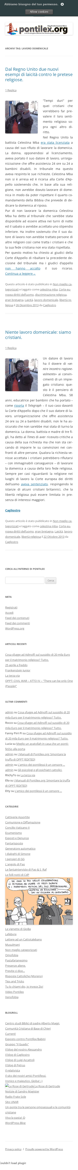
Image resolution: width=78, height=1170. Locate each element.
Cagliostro (49, 305)
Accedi (9, 613)
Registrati (11, 607)
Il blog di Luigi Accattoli (19, 1060)
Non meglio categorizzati (21, 950)
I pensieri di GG (14, 859)
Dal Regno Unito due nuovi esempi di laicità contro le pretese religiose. (39, 74)
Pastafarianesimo (16, 960)
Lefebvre (10, 934)
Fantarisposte (14, 843)
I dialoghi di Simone (17, 854)
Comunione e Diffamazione (22, 822)
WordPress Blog (15, 1123)
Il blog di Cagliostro (17, 1055)
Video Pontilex (14, 992)
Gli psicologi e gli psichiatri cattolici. (40, 770)
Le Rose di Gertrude (47, 1086)
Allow (39, 11)
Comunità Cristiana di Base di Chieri (28, 1028)
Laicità (29, 300)
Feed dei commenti (17, 623)
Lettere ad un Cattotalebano (23, 939)
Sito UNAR (11, 1102)
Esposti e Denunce (17, 838)
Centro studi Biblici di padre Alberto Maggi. (32, 1023)
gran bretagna (14, 300)
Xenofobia (11, 997)
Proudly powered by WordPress (44, 1149)
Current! (10, 1034)
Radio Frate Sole (15, 1097)
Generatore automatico (20, 848)
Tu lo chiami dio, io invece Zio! (24, 987)
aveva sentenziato (34, 484)
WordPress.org (14, 628)
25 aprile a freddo (16, 665)
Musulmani (12, 945)
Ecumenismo (13, 833)
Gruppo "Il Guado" (17, 1044)
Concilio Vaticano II (17, 828)
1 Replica (10, 90)
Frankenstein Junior (17, 670)
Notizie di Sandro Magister (22, 1091)
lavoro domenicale (46, 300)
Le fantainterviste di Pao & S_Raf (26, 869)
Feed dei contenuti (17, 618)
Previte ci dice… (15, 971)
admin (9, 712)
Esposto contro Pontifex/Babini (25, 1039)
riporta (19, 405)
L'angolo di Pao (15, 864)
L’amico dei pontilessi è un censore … (41, 765)
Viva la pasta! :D (15, 1118)
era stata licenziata (55, 142)
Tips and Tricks (14, 981)
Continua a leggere (20, 273)
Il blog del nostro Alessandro (23, 1049)
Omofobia (11, 955)
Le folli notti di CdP (17, 875)
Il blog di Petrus (15, 1065)
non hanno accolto (22, 268)
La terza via (12, 675)
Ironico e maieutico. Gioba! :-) (23, 1081)
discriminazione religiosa (51, 295)
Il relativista (12, 1070)
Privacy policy (13, 1149)
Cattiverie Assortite (17, 817)
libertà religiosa (31, 537)
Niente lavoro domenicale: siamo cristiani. (38, 334)
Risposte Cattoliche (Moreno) (24, 976)
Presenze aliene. (15, 966)
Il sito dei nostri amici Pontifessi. (25, 1076)
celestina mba (49, 289)
